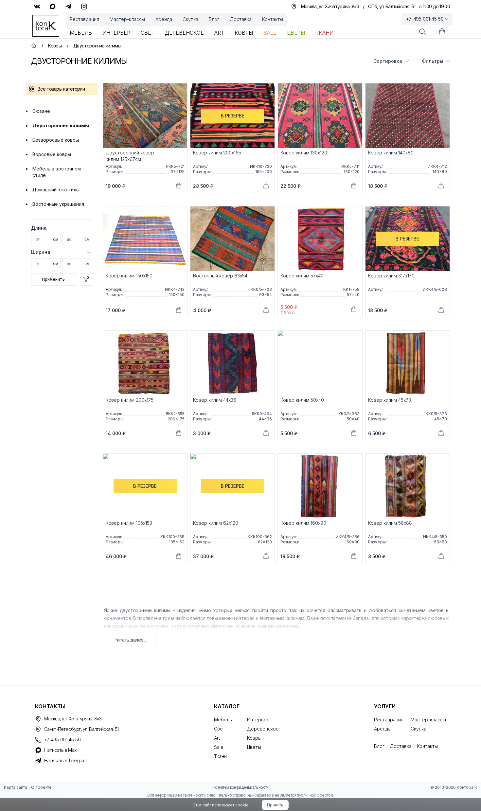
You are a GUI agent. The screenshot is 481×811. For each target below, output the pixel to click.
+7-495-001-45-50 (424, 19)
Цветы (296, 32)
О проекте (41, 787)
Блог (214, 19)
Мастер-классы (127, 19)
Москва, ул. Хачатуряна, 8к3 (72, 718)
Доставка (241, 19)
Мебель (81, 32)
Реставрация (84, 19)
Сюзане (41, 111)
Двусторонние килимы (60, 125)
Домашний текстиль (55, 189)
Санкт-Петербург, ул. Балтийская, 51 (81, 729)
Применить (53, 279)
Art (219, 32)
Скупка (190, 19)
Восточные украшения (58, 204)
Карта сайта (15, 787)
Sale (269, 32)
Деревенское (184, 32)
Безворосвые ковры (55, 140)
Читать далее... (130, 640)
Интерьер (116, 32)
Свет (147, 32)
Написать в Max (60, 750)
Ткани (324, 32)
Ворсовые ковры (51, 154)
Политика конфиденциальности (240, 787)
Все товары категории (61, 89)
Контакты (272, 19)
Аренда (163, 19)
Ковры (244, 32)
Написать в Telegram (65, 760)
